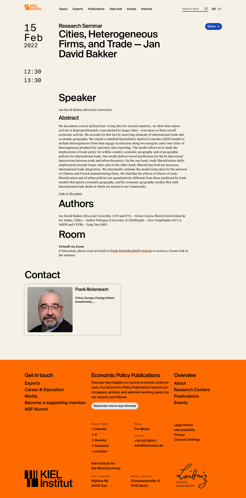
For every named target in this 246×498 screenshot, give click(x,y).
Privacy (179, 435)
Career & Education (44, 390)
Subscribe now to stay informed (115, 406)
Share (211, 26)
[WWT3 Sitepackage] (38, 7)
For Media (142, 429)
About (180, 383)
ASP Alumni (36, 409)
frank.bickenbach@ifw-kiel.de (131, 251)
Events (180, 403)
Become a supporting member (55, 403)
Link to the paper (70, 194)
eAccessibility (184, 430)
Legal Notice (183, 425)
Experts (32, 383)
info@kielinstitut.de (149, 445)
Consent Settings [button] (187, 439)
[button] (63, 9)
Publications (186, 396)
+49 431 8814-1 (146, 441)
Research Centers (192, 390)
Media (31, 396)
